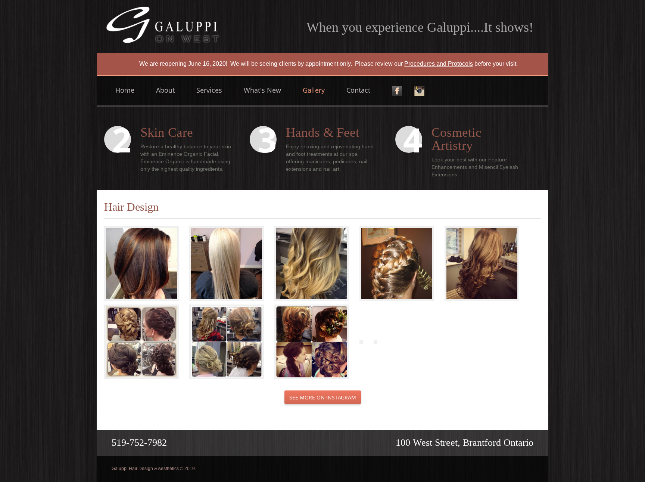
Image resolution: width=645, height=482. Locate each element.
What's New (262, 90)
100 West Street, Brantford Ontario (464, 442)
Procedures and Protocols (438, 64)
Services (209, 90)
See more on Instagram (322, 397)
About (165, 90)
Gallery (314, 90)
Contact (358, 90)
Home (124, 90)
